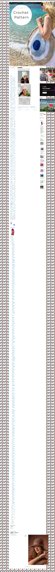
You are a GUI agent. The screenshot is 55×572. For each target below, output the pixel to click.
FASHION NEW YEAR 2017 (13, 267)
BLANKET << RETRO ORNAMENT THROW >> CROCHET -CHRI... (13, 474)
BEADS (13, 91)
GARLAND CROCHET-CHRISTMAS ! (13, 414)
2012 (11, 523)
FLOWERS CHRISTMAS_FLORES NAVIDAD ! (13, 405)
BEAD (14, 90)
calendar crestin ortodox (12, 100)
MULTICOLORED (12, 175)
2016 (11, 242)
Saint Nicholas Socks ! (13, 499)
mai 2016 (13, 513)
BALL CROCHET (13, 361)
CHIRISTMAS (11, 105)
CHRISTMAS (12, 107)
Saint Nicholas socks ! (13, 500)
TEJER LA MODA (12, 208)
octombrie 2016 (13, 506)
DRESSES (11, 124)
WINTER (12, 218)
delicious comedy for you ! (13, 315)
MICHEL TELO (12, 171)
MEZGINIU (13, 170)
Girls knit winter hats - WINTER (13, 320)
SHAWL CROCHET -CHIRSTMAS (13, 448)
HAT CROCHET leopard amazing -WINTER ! (13, 290)
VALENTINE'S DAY (12, 213)
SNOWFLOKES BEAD (13, 483)
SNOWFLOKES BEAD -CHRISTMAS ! (13, 407)
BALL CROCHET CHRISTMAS (13, 438)
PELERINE (11, 185)
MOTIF (11, 174)
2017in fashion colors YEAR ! (13, 338)
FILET (14, 128)
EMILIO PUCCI (12, 127)
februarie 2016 (13, 517)
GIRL (14, 133)
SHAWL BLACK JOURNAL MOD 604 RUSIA (13, 309)
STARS (14, 201)
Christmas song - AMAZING (13, 461)
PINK (12, 186)
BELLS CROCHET (13, 383)
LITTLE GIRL (12, 162)
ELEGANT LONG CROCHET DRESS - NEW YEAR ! (13, 336)
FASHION (11, 128)
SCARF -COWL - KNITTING (13, 350)
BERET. (14, 92)
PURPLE (14, 187)
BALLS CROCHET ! (13, 423)
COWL (12, 117)
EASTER (11, 126)
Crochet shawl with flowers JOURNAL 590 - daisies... (13, 293)
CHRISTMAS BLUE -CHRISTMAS (13, 485)
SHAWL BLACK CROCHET (13, 374)
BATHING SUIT (12, 88)
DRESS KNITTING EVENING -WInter (13, 318)
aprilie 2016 (13, 514)
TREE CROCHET (13, 392)
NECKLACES (11, 177)
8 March (14, 78)
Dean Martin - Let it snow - (13, 310)
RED (13, 189)
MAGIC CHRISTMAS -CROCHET (13, 394)
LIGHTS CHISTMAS (13, 452)
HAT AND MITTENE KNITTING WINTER (13, 330)
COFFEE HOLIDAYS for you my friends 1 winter (13, 299)
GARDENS (14, 132)
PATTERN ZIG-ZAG (12, 183)
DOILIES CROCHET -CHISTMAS (13, 388)
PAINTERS (11, 181)
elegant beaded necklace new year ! (13, 262)
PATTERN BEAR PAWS (12, 184)
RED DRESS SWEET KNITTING (13, 382)
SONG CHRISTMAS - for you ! (13, 444)
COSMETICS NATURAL (12, 116)
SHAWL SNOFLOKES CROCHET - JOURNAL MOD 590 (13, 302)
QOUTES (13, 188)
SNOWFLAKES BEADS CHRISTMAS (13, 490)
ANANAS (11, 82)
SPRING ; (11, 200)
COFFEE (11, 110)
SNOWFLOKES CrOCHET (13, 453)
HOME (11, 137)
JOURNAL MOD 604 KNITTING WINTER (13, 279)
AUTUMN (11, 87)
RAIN (10, 189)
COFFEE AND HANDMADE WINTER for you (13, 342)
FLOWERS (12, 129)
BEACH (11, 90)
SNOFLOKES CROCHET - (13, 352)
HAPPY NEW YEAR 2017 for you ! (13, 269)
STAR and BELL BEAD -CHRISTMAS (13, 422)
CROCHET (12, 118)
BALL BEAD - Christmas (13, 459)
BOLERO (11, 98)
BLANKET (11, 94)
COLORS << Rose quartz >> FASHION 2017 (13, 257)
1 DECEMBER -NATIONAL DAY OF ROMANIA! (13, 503)
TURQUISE (13, 211)
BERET (12, 92)
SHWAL (14, 196)
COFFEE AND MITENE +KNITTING (13, 354)
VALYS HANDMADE (21, 4)
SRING (11, 201)
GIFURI (12, 133)
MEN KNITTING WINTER (13, 467)
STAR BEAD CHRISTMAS (13, 419)
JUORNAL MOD (12, 152)
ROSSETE (11, 192)
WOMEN (11, 219)
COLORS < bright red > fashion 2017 (13, 252)
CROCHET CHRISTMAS (13, 476)
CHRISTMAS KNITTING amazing (13, 436)
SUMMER (12, 202)
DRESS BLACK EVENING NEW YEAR (13, 276)
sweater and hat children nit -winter (13, 324)
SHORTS (12, 196)
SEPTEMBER (13, 194)
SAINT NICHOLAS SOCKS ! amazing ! (13, 497)
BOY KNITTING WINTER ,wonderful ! (13, 469)
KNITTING (12, 155)
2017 (11, 241)
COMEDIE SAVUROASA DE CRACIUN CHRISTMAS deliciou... (13, 366)
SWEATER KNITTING (13, 363)
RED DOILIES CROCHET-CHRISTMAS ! (13, 386)
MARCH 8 (11, 168)
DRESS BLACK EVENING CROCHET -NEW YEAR (13, 265)
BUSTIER (12, 99)
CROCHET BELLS (13, 440)
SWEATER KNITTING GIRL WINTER (13, 372)
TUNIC (14, 210)
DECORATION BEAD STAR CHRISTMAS (13, 360)
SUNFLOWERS (13, 204)
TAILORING (11, 207)
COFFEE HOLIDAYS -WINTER (13, 271)
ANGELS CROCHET (13, 356)
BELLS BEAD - (13, 439)
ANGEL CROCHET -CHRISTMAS (13, 410)
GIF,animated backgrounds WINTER (13, 471)
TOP (11, 209)
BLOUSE (11, 95)
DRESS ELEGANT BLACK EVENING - (13, 376)
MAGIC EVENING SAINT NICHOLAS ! (13, 494)
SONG (11, 198)
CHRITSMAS (11, 108)
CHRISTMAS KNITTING (13, 434)
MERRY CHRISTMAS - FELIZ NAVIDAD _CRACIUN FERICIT (13, 401)
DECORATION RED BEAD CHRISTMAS (13, 398)
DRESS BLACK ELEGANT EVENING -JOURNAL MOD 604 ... (13, 273)
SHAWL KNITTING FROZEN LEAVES (13, 369)
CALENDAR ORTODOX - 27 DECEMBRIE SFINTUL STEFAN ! (13, 348)
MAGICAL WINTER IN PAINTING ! (13, 492)
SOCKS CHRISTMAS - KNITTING (13, 446)
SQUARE (14, 200)
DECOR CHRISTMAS (13, 455)
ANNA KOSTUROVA (13, 84)
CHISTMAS (11, 106)
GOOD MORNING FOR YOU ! (13, 328)
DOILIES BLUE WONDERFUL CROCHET (13, 358)
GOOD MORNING (12, 135)
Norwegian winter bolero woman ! (13, 326)
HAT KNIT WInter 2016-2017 (13, 288)
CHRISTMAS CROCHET (13, 431)
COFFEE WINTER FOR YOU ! (13, 480)
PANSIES (11, 182)
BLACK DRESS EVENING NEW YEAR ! (13, 465)
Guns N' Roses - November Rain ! (13, 245)
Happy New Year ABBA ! (13, 247)
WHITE (14, 217)
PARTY (13, 182)
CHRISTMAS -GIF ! (13, 482)
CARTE (14, 103)
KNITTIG (11, 154)
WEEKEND (11, 217)
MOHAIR (13, 172)
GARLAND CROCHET (13, 442)
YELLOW (14, 219)
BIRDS (14, 93)
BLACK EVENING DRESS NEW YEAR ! (13, 463)
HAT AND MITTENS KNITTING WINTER (13, 296)
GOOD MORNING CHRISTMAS (13, 450)
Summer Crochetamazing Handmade (12, 528)
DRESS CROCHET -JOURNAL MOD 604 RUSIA (13, 305)
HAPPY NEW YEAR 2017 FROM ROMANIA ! (13, 249)
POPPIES (11, 187)
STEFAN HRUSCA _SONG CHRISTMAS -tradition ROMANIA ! (13, 428)
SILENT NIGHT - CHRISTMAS (13, 416)
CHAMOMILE (13, 104)
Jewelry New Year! (13, 340)
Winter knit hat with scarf (13, 322)
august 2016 (13, 509)
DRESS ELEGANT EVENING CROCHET (13, 396)
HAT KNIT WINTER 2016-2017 (13, 286)
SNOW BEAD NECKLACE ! (13, 411)
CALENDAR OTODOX (12, 102)
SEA (14, 193)
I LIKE (13, 137)
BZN (14, 99)
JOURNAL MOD (12, 145)
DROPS (14, 125)
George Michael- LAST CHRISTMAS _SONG (13, 379)
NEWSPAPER (11, 179)
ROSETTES (11, 191)
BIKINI (11, 93)
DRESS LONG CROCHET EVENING (13, 284)
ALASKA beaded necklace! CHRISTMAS (13, 488)
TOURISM (14, 209)
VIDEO (13, 215)
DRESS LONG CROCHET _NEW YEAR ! (13, 313)
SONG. (12, 199)
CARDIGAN (11, 103)
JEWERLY (12, 141)
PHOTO (14, 185)
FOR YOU (14, 130)
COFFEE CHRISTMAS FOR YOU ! (13, 390)
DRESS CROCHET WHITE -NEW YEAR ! (13, 333)
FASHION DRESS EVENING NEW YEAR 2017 (13, 254)
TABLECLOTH (12, 206)
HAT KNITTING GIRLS (13, 418)
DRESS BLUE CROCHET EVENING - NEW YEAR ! (13, 260)
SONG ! (14, 198)
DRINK (11, 125)
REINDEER (11, 190)
